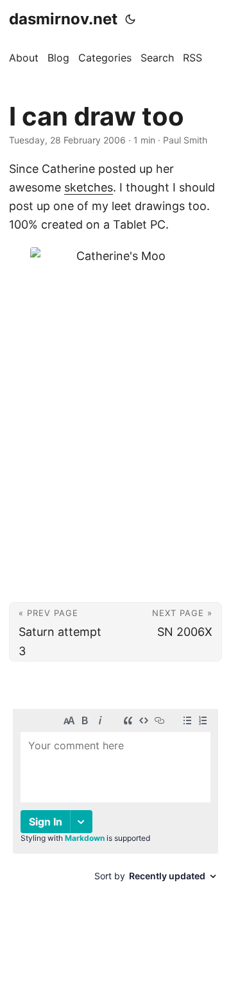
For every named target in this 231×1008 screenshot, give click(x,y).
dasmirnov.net (63, 19)
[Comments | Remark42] (115, 810)
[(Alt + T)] (130, 19)
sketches (88, 187)
